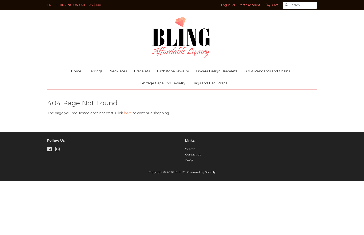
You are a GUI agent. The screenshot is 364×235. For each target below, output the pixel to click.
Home (76, 71)
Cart (275, 5)
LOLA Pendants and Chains (267, 71)
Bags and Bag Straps (210, 83)
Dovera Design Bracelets (216, 71)
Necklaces (118, 71)
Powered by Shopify (201, 172)
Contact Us (193, 154)
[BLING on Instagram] (57, 150)
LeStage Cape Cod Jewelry (162, 83)
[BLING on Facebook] (49, 150)
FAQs (189, 160)
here (128, 113)
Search (190, 149)
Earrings (95, 71)
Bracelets (142, 71)
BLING (180, 172)
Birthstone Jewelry (173, 71)
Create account (248, 5)
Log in (225, 5)
